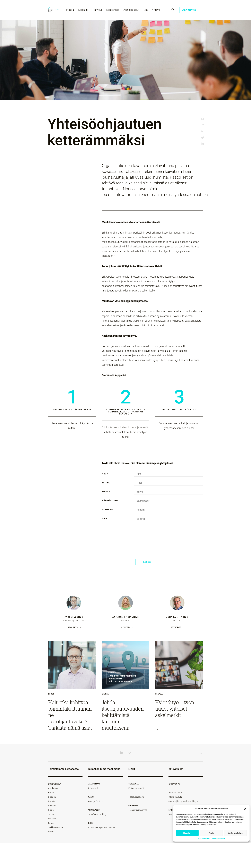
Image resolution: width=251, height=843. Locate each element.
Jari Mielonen (73, 617)
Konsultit (83, 9)
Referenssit (112, 9)
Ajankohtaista (131, 9)
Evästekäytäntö (204, 838)
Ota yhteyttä (73, 627)
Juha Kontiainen (177, 617)
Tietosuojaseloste (218, 838)
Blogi (51, 694)
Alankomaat (53, 788)
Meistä (70, 9)
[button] (245, 808)
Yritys (106, 491)
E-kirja (105, 694)
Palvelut (97, 9)
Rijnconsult (93, 788)
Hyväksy (187, 833)
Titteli (106, 482)
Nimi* (105, 473)
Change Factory (95, 801)
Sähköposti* (110, 500)
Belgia (51, 792)
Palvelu (159, 694)
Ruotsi (51, 810)
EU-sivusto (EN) (55, 784)
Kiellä (211, 833)
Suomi (51, 823)
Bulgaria (52, 797)
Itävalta (51, 801)
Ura (146, 9)
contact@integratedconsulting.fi (183, 801)
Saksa (51, 814)
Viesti (105, 518)
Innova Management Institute (101, 827)
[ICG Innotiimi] (53, 10)
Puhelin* (107, 509)
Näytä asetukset (235, 833)
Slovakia (52, 819)
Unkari (51, 832)
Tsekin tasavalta (55, 827)
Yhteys (156, 9)
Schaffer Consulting (97, 814)
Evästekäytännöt (136, 788)
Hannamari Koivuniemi (125, 617)
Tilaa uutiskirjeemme (137, 810)
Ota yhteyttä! (189, 9)
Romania (52, 805)
